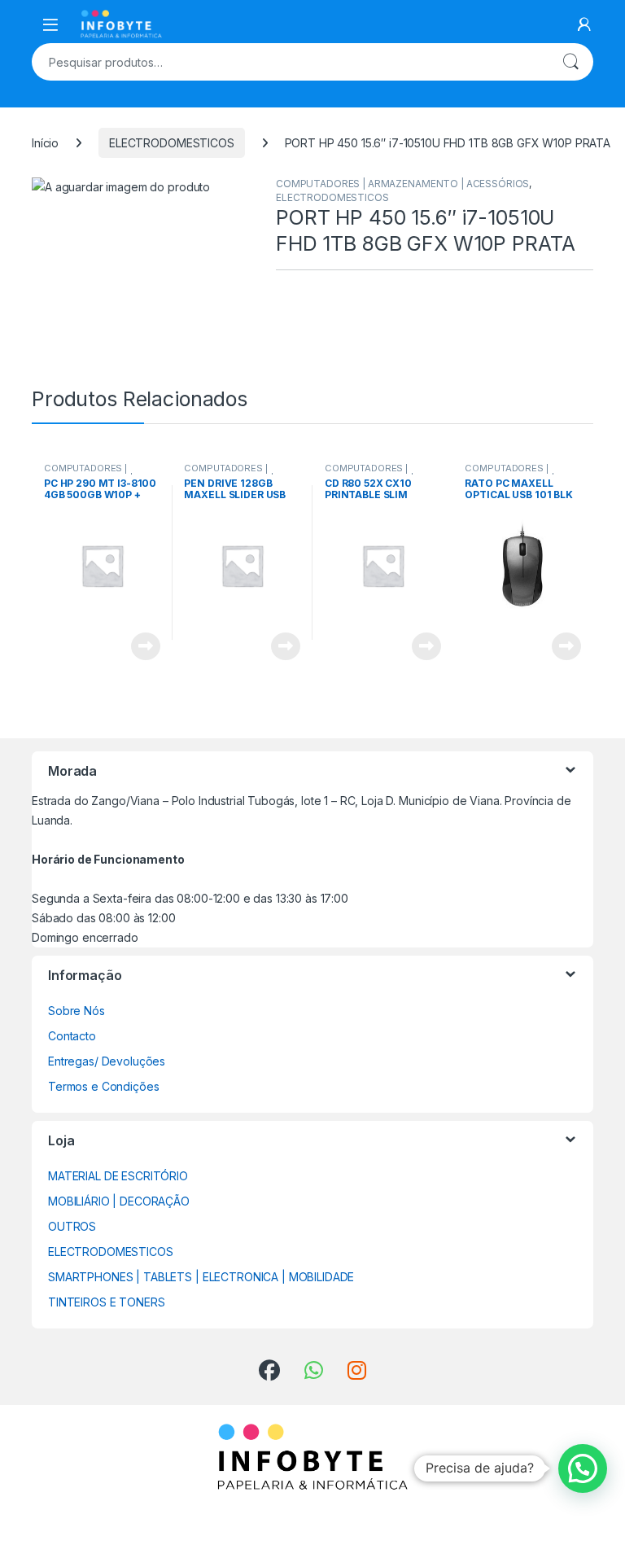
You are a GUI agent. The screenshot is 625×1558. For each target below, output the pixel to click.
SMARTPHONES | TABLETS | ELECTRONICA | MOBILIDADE (201, 1277)
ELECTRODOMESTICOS (171, 143)
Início (45, 143)
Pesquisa (570, 62)
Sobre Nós (76, 1011)
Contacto (72, 1036)
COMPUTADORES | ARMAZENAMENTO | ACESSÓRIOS (402, 183)
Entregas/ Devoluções (106, 1061)
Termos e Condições (103, 1086)
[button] (582, 1468)
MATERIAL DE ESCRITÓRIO (118, 1176)
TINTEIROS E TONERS (106, 1302)
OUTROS (72, 1226)
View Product (139, 646)
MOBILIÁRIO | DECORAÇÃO (119, 1201)
